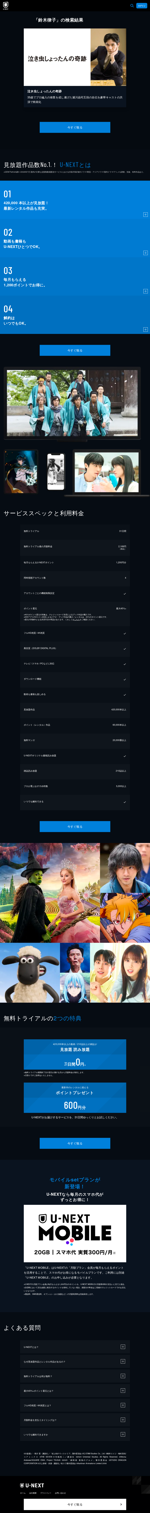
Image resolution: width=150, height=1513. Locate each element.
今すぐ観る (75, 127)
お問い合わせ (60, 1493)
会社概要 (33, 1493)
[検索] (132, 5)
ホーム (23, 1493)
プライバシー (45, 1493)
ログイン (141, 5)
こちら (77, 619)
